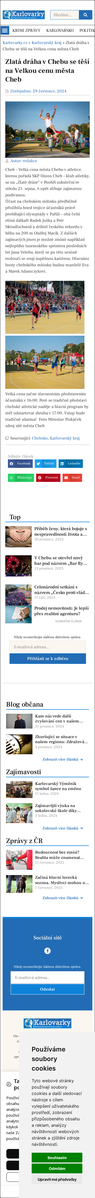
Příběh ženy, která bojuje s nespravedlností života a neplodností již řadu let (60, 534)
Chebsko (40, 438)
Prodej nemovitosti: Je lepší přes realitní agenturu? (61, 610)
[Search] (85, 14)
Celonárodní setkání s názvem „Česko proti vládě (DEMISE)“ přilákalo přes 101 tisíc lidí (60, 595)
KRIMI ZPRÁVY (26, 30)
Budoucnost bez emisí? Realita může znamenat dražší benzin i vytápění (57, 857)
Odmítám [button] (57, 1168)
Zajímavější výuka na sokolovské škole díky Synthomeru (56, 810)
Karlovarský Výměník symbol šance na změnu (58, 786)
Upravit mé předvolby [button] (57, 1179)
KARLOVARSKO (60, 30)
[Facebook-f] (47, 951)
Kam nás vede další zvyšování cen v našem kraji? (57, 721)
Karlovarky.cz (15, 42)
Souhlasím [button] (57, 1157)
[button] (5, 30)
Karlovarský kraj (46, 42)
